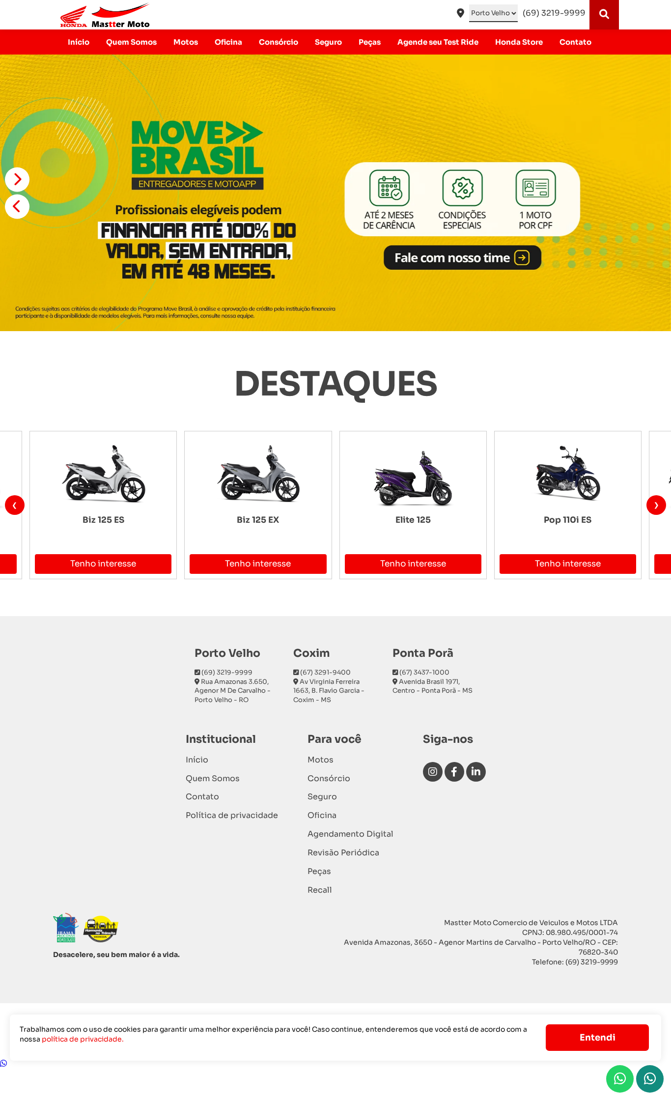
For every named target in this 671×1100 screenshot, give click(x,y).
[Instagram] (433, 772)
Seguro (328, 42)
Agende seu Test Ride (437, 42)
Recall (320, 890)
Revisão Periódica (343, 852)
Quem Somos (131, 42)
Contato (575, 42)
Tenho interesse (103, 564)
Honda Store (519, 42)
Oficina (228, 42)
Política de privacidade (232, 815)
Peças (370, 42)
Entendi (597, 1037)
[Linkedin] (476, 772)
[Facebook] (454, 772)
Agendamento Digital (350, 834)
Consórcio (278, 42)
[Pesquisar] (604, 14)
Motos (185, 42)
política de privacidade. (83, 1039)
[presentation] (15, 505)
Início (78, 42)
